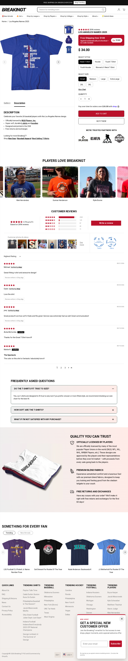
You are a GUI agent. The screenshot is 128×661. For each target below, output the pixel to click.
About (94, 16)
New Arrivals (25, 533)
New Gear (12, 139)
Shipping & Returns (9, 598)
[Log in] (119, 9)
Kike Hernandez (114, 613)
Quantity (82, 94)
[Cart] (124, 9)
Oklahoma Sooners (51, 592)
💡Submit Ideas (107, 16)
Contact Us (6, 606)
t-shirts (24, 123)
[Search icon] (103, 9)
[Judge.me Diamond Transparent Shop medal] (111, 242)
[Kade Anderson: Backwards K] (79, 552)
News (4, 602)
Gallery (7, 103)
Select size (83, 74)
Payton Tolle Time (30, 590)
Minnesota (69, 606)
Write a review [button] (106, 223)
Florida (67, 594)
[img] (9, 264)
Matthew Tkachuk (115, 605)
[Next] (58, 62)
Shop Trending (80, 2)
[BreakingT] (14, 10)
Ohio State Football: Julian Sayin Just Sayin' (32, 616)
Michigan (90, 601)
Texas (46, 613)
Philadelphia (49, 601)
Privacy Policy (7, 611)
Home (4, 21)
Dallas (67, 615)
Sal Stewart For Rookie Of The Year (48, 569)
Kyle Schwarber (114, 601)
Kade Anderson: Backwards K (79, 569)
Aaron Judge (113, 609)
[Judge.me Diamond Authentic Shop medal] (99, 242)
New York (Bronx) (51, 605)
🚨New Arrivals (7, 16)
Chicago (89, 605)
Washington (91, 609)
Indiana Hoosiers (92, 592)
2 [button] (61, 368)
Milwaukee (48, 597)
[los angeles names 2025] (31, 62)
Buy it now (101, 121)
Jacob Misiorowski (115, 597)
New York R (69, 602)
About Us (5, 590)
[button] (84, 30)
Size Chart (82, 89)
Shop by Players (50, 16)
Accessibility (7, 615)
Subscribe (115, 644)
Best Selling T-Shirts (40, 139)
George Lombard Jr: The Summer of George (31, 637)
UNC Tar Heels (49, 609)
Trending (9, 533)
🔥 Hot (19, 16)
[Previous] (4, 62)
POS (24, 654)
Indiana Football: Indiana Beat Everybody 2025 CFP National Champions (32, 626)
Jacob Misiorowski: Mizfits (30, 609)
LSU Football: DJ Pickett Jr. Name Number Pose (17, 570)
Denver (89, 613)
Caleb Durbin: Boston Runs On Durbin (31, 595)
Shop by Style (82, 16)
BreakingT (18, 654)
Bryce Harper (113, 592)
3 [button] (65, 368)
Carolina (68, 590)
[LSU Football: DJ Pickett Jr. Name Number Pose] (16, 552)
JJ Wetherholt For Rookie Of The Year (111, 570)
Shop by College (66, 16)
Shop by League (33, 16)
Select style (84, 57)
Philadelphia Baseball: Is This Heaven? (31, 602)
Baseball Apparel (24, 139)
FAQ (3, 594)
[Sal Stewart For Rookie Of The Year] (48, 552)
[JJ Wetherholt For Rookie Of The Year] (111, 552)
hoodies (34, 123)
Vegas (67, 611)
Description (19, 103)
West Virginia (49, 617)
